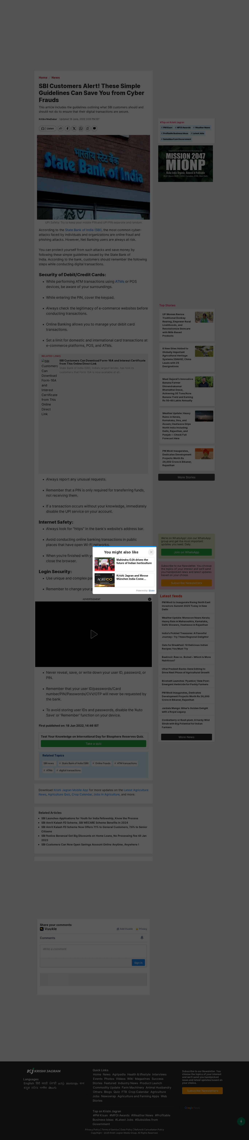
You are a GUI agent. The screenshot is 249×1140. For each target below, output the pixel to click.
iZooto (152, 590)
